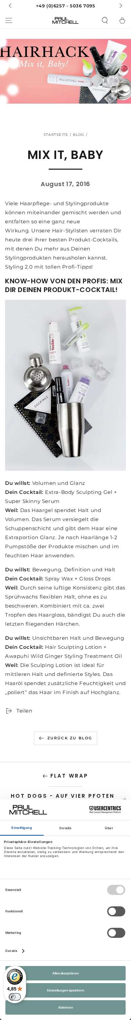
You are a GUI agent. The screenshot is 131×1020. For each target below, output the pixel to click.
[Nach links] (10, 6)
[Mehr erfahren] (65, 6)
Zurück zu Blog (69, 738)
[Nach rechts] (120, 6)
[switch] (15, 997)
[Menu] (8, 20)
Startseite (56, 134)
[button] (105, 20)
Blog (79, 134)
